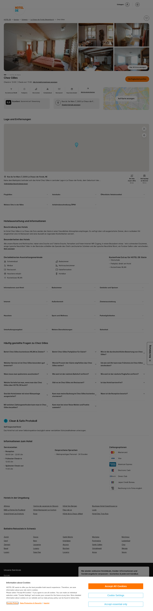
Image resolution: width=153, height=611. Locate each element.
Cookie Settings (115, 595)
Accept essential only (115, 604)
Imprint (46, 603)
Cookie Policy (12, 603)
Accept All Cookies (116, 586)
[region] (76, 594)
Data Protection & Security (31, 603)
